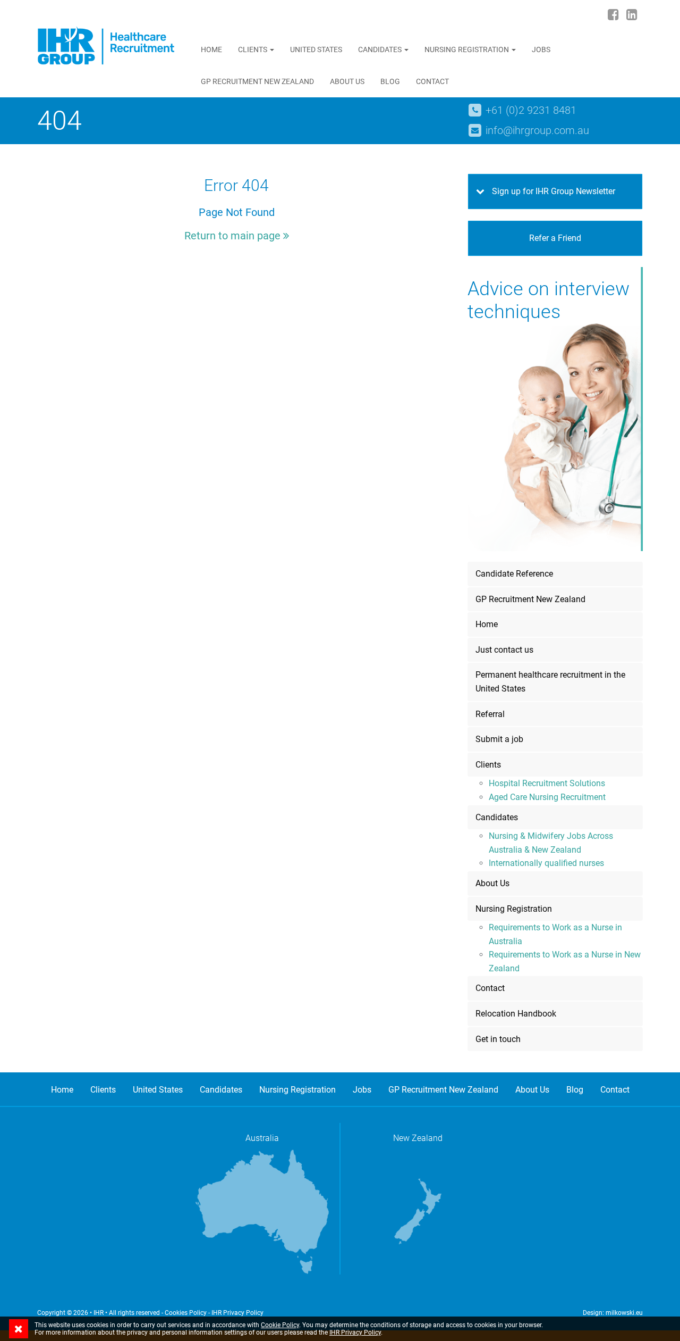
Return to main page (233, 235)
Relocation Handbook (515, 1014)
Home (211, 49)
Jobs (541, 49)
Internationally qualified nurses (546, 863)
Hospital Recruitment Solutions (547, 783)
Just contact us (504, 650)
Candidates (380, 49)
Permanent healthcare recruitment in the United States (550, 682)
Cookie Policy (280, 1325)
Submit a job (499, 739)
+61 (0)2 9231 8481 (531, 110)
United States (316, 49)
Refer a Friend (555, 238)
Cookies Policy (186, 1313)
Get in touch (498, 1039)
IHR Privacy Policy (237, 1313)
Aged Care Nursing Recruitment (547, 797)
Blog (390, 81)
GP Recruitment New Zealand (257, 81)
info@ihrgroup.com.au (537, 130)
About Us (347, 81)
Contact (432, 81)
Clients (253, 49)
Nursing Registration (467, 49)
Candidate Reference (514, 574)
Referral (490, 714)
